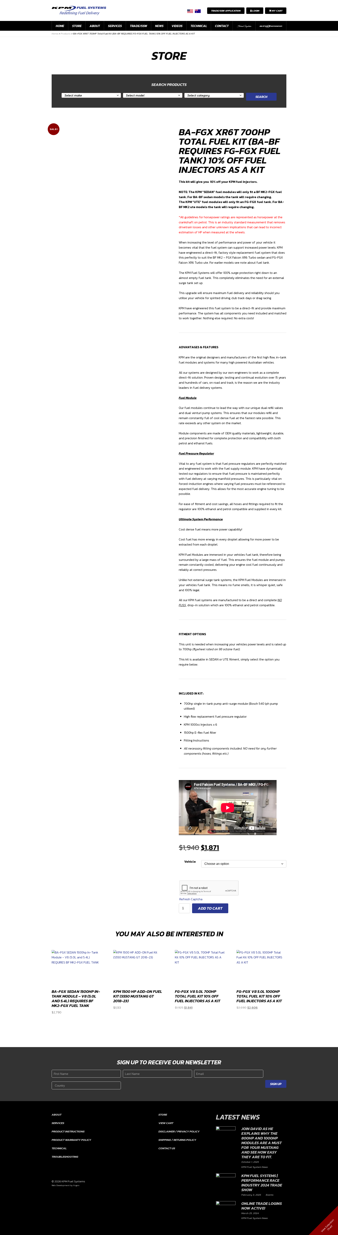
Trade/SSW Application (226, 11)
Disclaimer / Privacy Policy (179, 1131)
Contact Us (166, 1148)
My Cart (276, 11)
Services (115, 25)
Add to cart (210, 908)
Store (77, 25)
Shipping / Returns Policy (177, 1140)
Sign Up (275, 1084)
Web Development (61, 1185)
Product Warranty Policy (71, 1140)
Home (60, 25)
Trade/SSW (138, 25)
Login (255, 11)
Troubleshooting (65, 1156)
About (95, 25)
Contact (222, 25)
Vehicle (190, 861)
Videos (177, 25)
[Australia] (198, 11)
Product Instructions (68, 1131)
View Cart (165, 1123)
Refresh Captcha (190, 899)
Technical (199, 25)
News (159, 25)
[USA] (190, 11)
